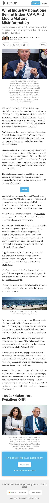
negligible (37, 208)
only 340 (8, 358)
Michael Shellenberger (31, 37)
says (30, 225)
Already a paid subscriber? (24, 470)
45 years (28, 365)
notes (19, 244)
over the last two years (33, 273)
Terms (36, 484)
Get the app (35, 492)
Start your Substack (18, 492)
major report (8, 162)
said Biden (38, 123)
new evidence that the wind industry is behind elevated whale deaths (24, 322)
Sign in (44, 3)
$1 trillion (37, 138)
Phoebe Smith (15, 37)
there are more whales (11, 347)
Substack (13, 498)
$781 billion (25, 138)
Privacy (29, 484)
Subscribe (35, 3)
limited (5, 205)
